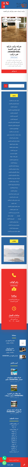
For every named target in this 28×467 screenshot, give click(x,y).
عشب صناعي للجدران (14, 197)
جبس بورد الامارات (13, 150)
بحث (5, 85)
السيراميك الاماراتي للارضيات (14, 122)
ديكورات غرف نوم (13, 153)
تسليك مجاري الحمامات (13, 138)
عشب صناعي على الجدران (14, 194)
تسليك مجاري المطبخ (14, 144)
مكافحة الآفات (13, 424)
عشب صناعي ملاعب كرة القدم (14, 200)
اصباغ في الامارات (13, 106)
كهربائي (18, 215)
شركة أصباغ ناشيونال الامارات (14, 184)
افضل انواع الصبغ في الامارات (14, 110)
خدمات (13, 437)
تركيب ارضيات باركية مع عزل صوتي (14, 134)
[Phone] (4, 458)
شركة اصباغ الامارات (14, 187)
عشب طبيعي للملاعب (14, 209)
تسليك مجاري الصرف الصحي (14, 141)
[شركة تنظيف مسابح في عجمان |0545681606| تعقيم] (14, 372)
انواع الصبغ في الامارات (13, 128)
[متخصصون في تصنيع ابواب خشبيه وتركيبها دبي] (21, 4)
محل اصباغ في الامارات (13, 222)
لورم (13, 444)
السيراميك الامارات (14, 119)
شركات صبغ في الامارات (14, 181)
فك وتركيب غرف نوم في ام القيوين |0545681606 (14, 411)
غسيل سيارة (13, 429)
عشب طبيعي (13, 203)
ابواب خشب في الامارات (14, 100)
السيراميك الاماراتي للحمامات (14, 125)
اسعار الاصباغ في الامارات (14, 103)
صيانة (13, 431)
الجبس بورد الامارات (14, 116)
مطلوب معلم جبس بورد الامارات (14, 231)
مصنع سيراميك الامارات (13, 228)
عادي (13, 435)
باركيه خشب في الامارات (14, 131)
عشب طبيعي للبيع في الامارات (14, 206)
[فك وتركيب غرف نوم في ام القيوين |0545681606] (14, 404)
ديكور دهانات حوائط (14, 156)
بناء (13, 427)
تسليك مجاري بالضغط (14, 147)
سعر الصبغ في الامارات (13, 159)
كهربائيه (19, 218)
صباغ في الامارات (13, 190)
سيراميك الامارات (13, 162)
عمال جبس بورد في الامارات (13, 212)
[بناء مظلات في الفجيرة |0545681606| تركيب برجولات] (14, 388)
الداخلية (13, 439)
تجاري (13, 433)
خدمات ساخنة (13, 452)
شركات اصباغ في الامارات (14, 169)
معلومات (13, 446)
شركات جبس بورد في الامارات (14, 178)
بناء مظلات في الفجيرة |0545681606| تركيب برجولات (14, 394)
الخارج (13, 440)
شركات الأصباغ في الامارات (13, 172)
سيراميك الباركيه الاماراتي (14, 166)
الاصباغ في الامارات (14, 113)
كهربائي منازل (10, 215)
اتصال (13, 442)
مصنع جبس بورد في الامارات (13, 225)
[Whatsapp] (4, 463)
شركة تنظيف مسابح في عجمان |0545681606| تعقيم (14, 378)
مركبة (13, 425)
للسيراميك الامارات (10, 218)
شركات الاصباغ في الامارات (13, 175)
